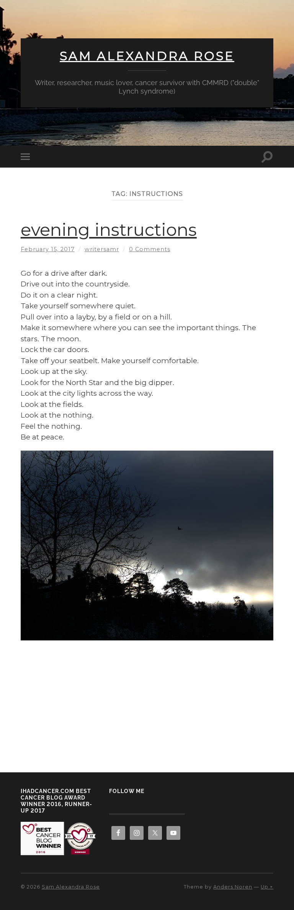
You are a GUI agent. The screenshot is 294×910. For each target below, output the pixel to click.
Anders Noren (232, 887)
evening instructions (109, 229)
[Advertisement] (147, 699)
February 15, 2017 (48, 249)
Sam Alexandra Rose (147, 56)
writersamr (102, 249)
